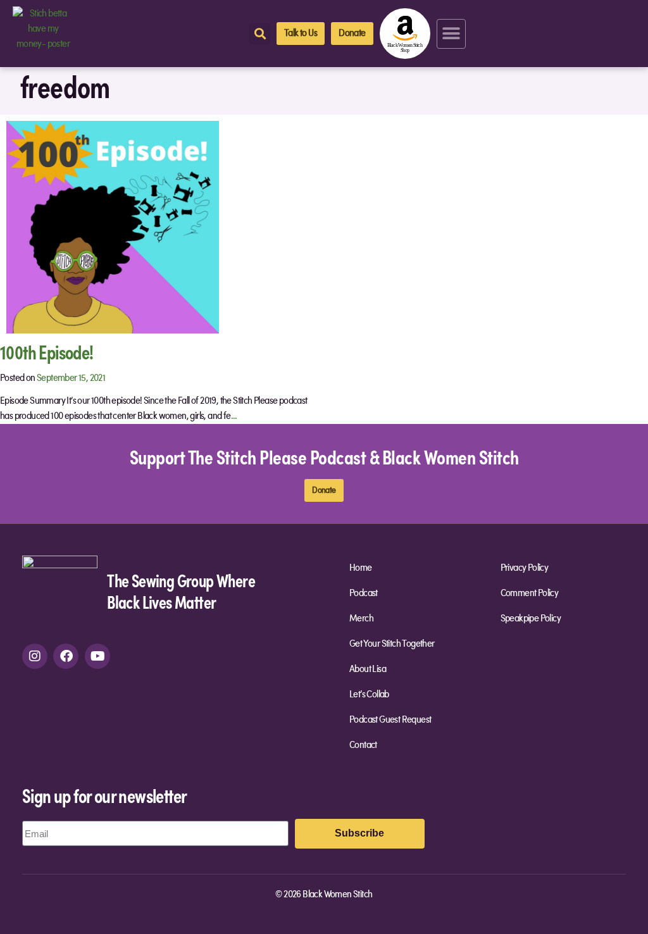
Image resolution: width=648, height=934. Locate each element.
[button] (451, 34)
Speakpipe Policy (531, 619)
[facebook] (65, 656)
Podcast (363, 593)
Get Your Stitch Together (392, 644)
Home (360, 568)
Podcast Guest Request (390, 720)
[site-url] (59, 593)
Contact (363, 745)
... (234, 416)
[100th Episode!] (112, 226)
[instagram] (34, 656)
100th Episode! (47, 351)
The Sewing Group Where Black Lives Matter (181, 591)
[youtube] (97, 656)
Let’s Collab (369, 695)
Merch (361, 619)
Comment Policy (530, 593)
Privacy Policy (525, 568)
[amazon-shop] (405, 33)
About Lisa (367, 669)
